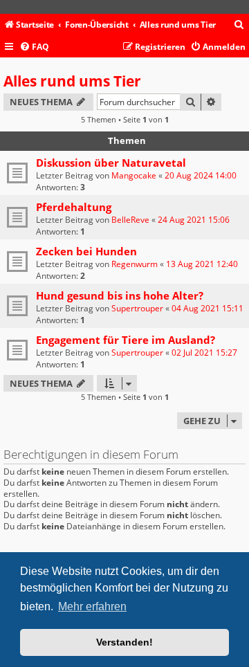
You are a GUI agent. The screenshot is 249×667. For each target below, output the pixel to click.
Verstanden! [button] (124, 642)
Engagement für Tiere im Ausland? (125, 340)
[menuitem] (239, 25)
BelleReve (130, 220)
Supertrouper (137, 308)
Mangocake (133, 175)
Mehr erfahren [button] (92, 606)
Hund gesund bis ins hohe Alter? (119, 295)
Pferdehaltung (73, 207)
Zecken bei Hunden (86, 251)
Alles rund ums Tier (72, 81)
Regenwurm (134, 264)
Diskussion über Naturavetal (111, 163)
